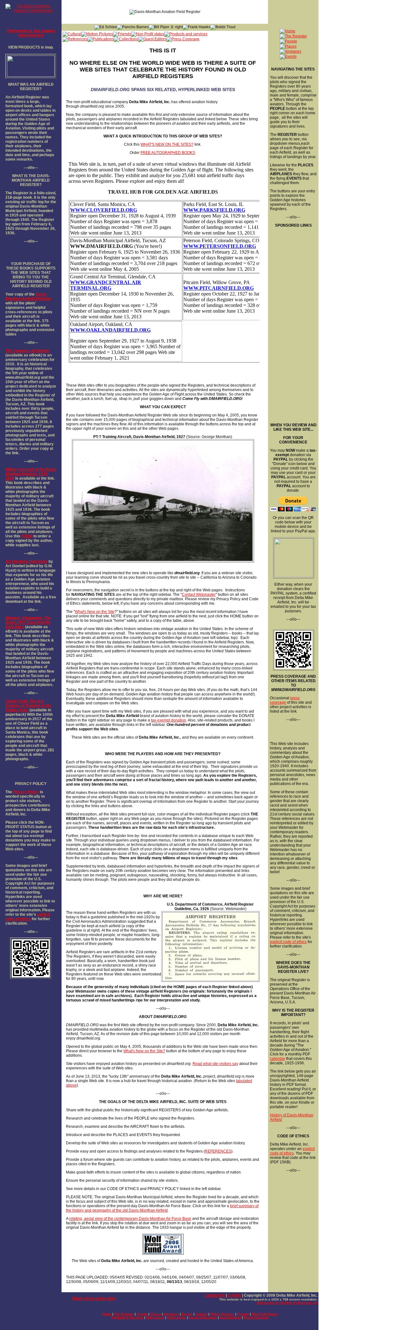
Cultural (201, 1314)
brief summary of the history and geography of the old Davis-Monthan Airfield (162, 1208)
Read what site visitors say (215, 1063)
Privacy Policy (26, 792)
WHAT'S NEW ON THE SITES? (167, 144)
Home (106, 1314)
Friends (243, 1314)
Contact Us (215, 1295)
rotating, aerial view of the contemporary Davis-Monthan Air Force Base (130, 1218)
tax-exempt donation (168, 720)
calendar (277, 1058)
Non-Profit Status (265, 1314)
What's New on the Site (95, 611)
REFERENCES (218, 1151)
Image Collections (203, 1317)
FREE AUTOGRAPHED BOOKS (168, 152)
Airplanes (171, 1314)
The (8, 351)
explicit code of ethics (27, 916)
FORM (26, 536)
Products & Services (127, 1317)
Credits (234, 1295)
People (142, 1314)
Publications (176, 1317)
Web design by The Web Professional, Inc (287, 1302)
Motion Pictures (222, 1314)
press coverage (285, 700)
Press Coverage (256, 1317)
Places (155, 1314)
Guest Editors (230, 1317)
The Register (124, 1314)
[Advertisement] (293, 323)
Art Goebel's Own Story (26, 561)
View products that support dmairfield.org (31, 33)
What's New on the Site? (144, 1051)
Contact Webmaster (199, 594)
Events (187, 1314)
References (155, 1317)
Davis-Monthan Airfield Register (28, 296)
